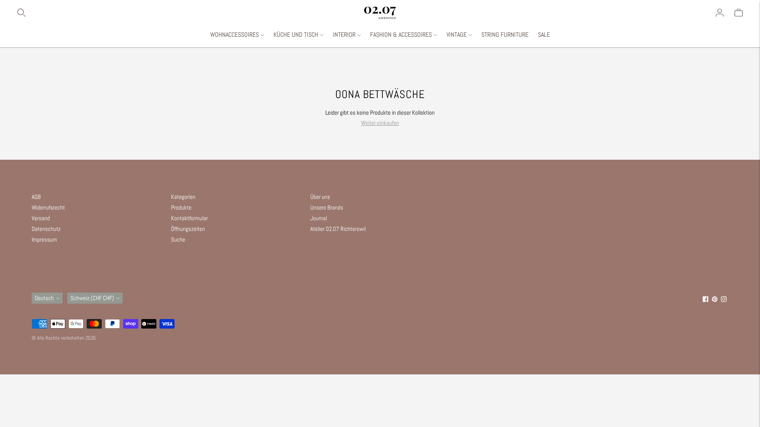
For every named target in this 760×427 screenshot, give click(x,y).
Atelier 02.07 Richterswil (338, 228)
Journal (318, 218)
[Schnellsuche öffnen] (190, 12)
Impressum (44, 239)
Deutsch (44, 298)
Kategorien (183, 196)
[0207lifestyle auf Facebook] (706, 300)
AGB (36, 196)
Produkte (181, 207)
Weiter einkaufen (380, 123)
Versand (41, 218)
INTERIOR (344, 34)
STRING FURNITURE (504, 34)
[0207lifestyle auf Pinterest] (715, 300)
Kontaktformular (189, 218)
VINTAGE (456, 34)
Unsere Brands (326, 207)
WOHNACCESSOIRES (234, 34)
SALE (544, 34)
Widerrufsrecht (48, 207)
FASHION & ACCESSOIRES (401, 34)
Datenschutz (46, 228)
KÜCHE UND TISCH (296, 34)
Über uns (320, 196)
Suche (178, 239)
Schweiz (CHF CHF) (92, 298)
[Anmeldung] (719, 12)
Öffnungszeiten (188, 228)
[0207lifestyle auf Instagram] (724, 300)
